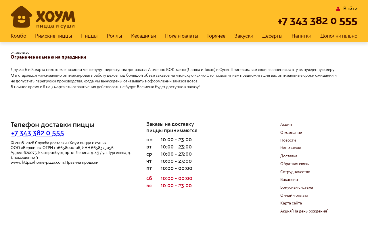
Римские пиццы (53, 36)
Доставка (288, 156)
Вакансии (289, 180)
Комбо (18, 36)
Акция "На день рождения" (304, 211)
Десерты (272, 36)
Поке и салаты (181, 36)
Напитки (301, 36)
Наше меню (290, 148)
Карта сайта (291, 203)
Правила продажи (81, 163)
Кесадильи (143, 36)
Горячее (216, 36)
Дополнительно (338, 36)
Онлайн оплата (294, 196)
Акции (286, 125)
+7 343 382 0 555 (317, 21)
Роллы (114, 36)
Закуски (243, 36)
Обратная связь (294, 164)
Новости (288, 140)
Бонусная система (296, 187)
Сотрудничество (295, 172)
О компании (291, 133)
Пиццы (89, 36)
